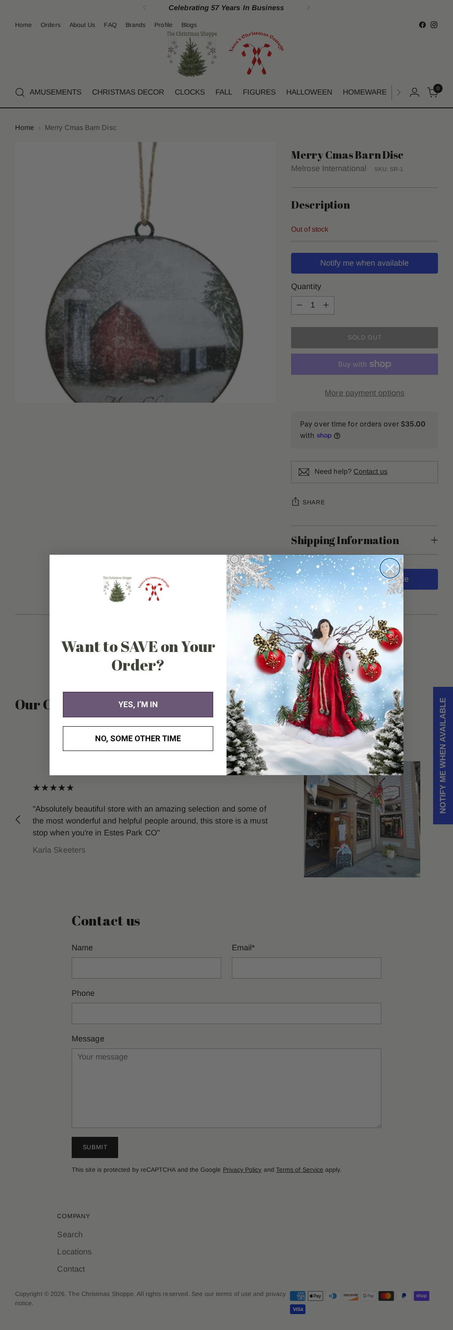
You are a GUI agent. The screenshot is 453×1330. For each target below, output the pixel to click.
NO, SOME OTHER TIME (138, 738)
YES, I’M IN (138, 704)
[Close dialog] (390, 568)
